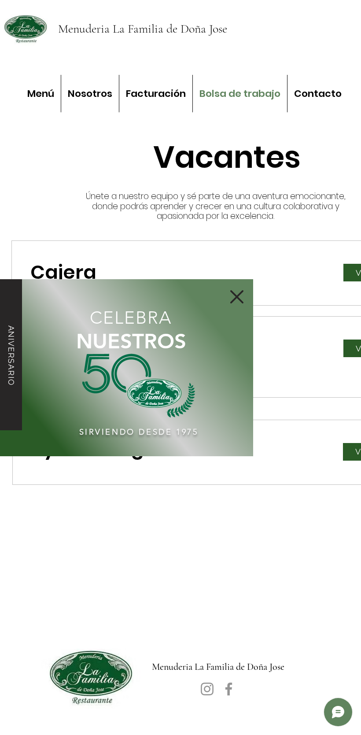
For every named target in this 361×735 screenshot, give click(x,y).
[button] (236, 296)
